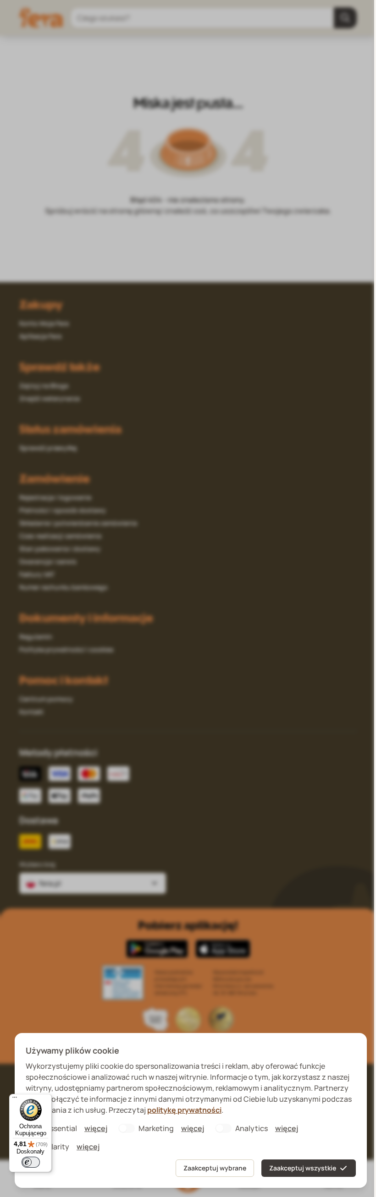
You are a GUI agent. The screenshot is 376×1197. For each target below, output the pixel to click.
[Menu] (14, 1099)
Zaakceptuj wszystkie (302, 1168)
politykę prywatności (184, 1110)
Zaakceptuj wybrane (214, 1168)
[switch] (31, 1162)
